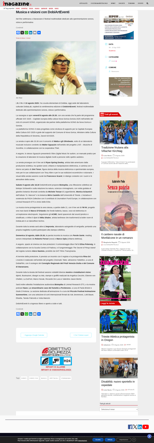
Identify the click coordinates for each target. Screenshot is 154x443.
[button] (147, 3)
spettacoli (54, 378)
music (113, 61)
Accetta (98, 440)
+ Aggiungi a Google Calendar (34, 335)
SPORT (113, 3)
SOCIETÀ (122, 3)
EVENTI (140, 3)
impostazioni (82, 441)
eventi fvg (34, 378)
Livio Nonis (108, 155)
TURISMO (131, 3)
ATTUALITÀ (83, 3)
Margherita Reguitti (110, 242)
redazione (107, 345)
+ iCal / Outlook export (80, 335)
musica (44, 378)
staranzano (66, 378)
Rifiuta (110, 440)
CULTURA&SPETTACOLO (99, 3)
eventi (24, 378)
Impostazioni (123, 440)
